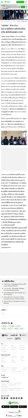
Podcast (22, 360)
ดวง (12, 358)
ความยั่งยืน (3, 351)
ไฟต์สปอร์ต (3, 369)
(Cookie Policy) (6, 8)
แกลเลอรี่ (3, 371)
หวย (21, 358)
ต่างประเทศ (21, 347)
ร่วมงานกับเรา (9, 383)
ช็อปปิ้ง (3, 375)
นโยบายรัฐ (13, 347)
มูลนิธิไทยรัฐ (23, 383)
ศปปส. (15, 328)
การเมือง (19, 21)
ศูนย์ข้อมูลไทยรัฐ (4, 385)
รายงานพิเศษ (4, 356)
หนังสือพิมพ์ (13, 356)
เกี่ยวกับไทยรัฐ (16, 383)
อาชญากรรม (4, 349)
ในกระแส (21, 345)
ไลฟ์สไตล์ (3, 362)
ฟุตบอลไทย (13, 368)
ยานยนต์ (12, 349)
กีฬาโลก (12, 369)
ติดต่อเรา (16, 388)
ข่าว (15, 21)
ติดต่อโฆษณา (22, 388)
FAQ (10, 385)
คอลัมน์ (21, 356)
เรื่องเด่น (10, 328)
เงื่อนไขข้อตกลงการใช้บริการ (7, 388)
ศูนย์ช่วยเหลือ (15, 385)
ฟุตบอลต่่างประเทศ (5, 368)
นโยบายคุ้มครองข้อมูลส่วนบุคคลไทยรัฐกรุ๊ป (10, 386)
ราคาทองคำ (21, 349)
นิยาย (2, 360)
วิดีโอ (12, 360)
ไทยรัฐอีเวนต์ (4, 377)
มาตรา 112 (4, 328)
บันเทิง (2, 358)
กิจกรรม (3, 383)
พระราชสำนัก (4, 345)
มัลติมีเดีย (13, 362)
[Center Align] (26, 6)
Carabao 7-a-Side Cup (16, 371)
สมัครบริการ (20, 2)
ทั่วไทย (12, 345)
